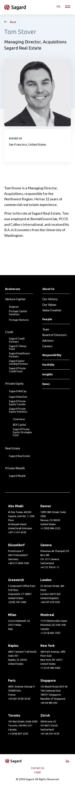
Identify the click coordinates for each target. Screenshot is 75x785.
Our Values (49, 304)
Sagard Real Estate (19, 456)
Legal (37, 772)
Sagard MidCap (18, 391)
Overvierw (19, 419)
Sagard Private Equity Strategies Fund (22, 432)
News (46, 384)
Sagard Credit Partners (17, 340)
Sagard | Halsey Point (18, 348)
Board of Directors (54, 335)
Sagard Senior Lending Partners (18, 363)
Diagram (14, 306)
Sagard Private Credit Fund (17, 370)
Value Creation (51, 310)
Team (45, 329)
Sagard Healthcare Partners (19, 355)
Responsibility (52, 355)
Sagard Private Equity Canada (17, 403)
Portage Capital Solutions (18, 313)
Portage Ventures (19, 319)
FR (58, 6)
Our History (50, 299)
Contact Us (37, 768)
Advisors (48, 340)
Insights (47, 374)
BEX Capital (19, 424)
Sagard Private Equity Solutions (18, 410)
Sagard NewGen (18, 396)
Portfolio (48, 364)
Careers (47, 346)
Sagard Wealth (17, 475)
